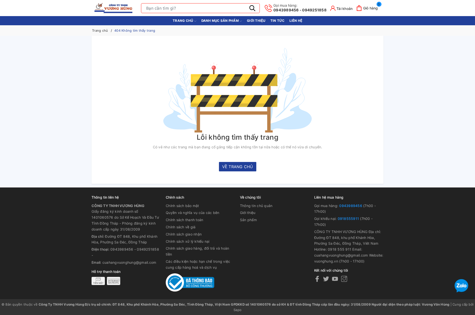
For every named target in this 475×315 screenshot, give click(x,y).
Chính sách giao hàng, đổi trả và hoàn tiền (197, 251)
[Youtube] (335, 279)
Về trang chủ (237, 166)
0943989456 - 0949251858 (300, 7)
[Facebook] (317, 279)
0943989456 (350, 206)
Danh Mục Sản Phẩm (220, 21)
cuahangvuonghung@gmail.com (129, 262)
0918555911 (348, 218)
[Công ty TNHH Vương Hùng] (114, 8)
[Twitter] (326, 279)
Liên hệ (295, 21)
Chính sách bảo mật (182, 206)
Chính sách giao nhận (184, 234)
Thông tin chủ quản (256, 206)
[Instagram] (344, 279)
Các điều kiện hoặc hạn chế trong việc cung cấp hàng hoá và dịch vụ (198, 264)
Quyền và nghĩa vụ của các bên (192, 212)
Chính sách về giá (180, 227)
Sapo (237, 310)
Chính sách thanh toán (184, 220)
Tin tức (277, 21)
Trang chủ (183, 21)
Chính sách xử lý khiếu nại (188, 241)
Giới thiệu (256, 21)
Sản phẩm (248, 220)
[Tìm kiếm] (252, 8)
